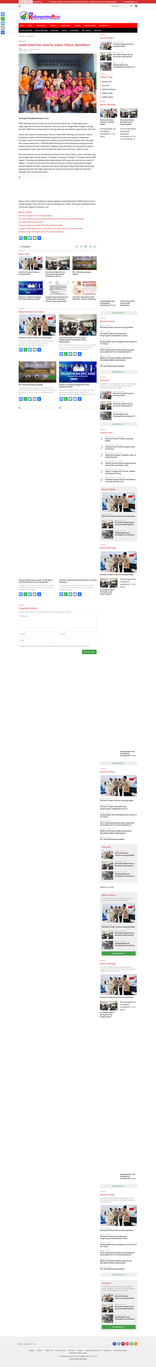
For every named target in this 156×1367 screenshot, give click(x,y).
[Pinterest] (123, 1344)
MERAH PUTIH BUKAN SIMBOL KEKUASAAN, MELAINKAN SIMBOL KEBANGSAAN (116, 359)
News (30, 25)
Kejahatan (55, 30)
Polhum (53, 25)
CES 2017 (105, 86)
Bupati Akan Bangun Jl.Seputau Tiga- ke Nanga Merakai (120, 456)
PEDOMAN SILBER (120, 1351)
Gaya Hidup (65, 25)
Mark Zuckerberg (108, 89)
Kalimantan (41, 25)
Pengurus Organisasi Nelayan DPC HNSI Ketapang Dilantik (41, 225)
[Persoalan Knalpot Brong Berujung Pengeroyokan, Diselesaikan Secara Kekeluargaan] (58, 263)
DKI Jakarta (86, 30)
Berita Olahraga (41, 30)
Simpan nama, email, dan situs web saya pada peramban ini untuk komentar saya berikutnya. (55, 646)
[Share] (2, 32)
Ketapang (22, 41)
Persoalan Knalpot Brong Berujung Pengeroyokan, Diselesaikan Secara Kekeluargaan (49, 2)
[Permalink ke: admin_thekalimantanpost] (20, 50)
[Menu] (20, 6)
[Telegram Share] (90, 246)
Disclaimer (107, 1351)
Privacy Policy (60, 1351)
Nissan (64, 30)
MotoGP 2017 (107, 82)
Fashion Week (107, 93)
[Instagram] (127, 1344)
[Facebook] (114, 1344)
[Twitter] (118, 1344)
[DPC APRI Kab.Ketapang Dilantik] (85, 263)
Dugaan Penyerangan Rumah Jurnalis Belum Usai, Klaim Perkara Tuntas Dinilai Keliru (51, 229)
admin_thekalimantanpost (31, 49)
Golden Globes (107, 97)
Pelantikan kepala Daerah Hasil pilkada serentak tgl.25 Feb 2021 (120, 480)
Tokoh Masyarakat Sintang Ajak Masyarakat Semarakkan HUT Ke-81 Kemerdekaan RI (128, 303)
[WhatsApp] (131, 1344)
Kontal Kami (103, 25)
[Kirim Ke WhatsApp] (95, 246)
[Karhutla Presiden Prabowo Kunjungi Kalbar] (31, 263)
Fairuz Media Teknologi (78, 1359)
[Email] (2, 28)
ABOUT (39, 1351)
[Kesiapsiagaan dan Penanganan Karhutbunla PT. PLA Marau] (105, 66)
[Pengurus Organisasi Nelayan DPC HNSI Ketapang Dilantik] (31, 288)
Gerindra (97, 30)
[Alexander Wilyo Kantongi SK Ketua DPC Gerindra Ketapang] (85, 288)
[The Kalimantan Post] (40, 16)
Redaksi (78, 25)
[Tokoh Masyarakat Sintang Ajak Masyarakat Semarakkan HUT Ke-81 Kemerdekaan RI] (128, 213)
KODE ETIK (49, 1351)
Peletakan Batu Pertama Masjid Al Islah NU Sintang (120, 448)
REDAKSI (71, 1351)
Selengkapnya (118, 313)
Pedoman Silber (90, 25)
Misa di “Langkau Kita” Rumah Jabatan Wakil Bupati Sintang (120, 472)
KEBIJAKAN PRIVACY (93, 1351)
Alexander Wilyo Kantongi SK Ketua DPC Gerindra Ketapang (41, 232)
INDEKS (31, 1351)
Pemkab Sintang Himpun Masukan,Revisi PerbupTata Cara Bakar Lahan (120, 464)
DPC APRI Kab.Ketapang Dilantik (31, 222)
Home (22, 25)
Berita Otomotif (26, 30)
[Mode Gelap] (136, 6)
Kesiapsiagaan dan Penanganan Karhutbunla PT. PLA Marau (114, 2)
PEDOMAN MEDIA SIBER (78, 1353)
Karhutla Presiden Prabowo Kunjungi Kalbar (35, 216)
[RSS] (135, 1344)
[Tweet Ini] (81, 246)
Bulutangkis (74, 30)
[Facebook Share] (76, 246)
